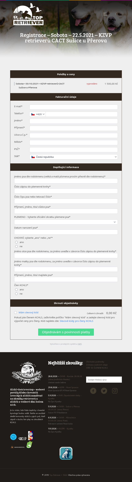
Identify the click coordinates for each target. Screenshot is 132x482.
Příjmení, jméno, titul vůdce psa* (32, 206)
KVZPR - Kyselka (66, 428)
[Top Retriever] (28, 14)
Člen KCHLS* (21, 285)
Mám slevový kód (28, 312)
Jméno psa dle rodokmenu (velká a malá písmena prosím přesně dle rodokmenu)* (59, 176)
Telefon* (19, 113)
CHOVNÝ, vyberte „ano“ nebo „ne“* (33, 237)
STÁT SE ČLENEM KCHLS (97, 367)
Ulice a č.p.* (20, 134)
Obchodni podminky (95, 361)
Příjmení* (19, 127)
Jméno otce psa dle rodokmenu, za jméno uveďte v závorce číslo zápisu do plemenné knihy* (65, 251)
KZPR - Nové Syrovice (69, 387)
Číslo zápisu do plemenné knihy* (32, 186)
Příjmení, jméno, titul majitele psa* (33, 275)
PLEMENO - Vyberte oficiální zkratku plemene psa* (42, 216)
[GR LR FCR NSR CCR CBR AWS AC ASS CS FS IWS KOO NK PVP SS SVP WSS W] (66, 222)
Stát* (17, 156)
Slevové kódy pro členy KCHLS (76, 320)
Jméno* (18, 120)
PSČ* (17, 149)
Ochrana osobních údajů (97, 364)
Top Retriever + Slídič (58, 475)
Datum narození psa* (26, 227)
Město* (18, 141)
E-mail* (18, 106)
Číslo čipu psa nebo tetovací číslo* (33, 196)
